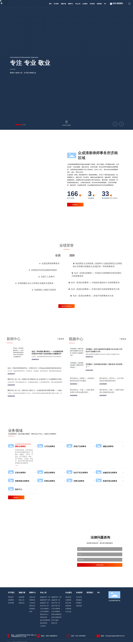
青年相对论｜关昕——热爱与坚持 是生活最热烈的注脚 (111, 390)
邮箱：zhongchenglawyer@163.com (112, 629)
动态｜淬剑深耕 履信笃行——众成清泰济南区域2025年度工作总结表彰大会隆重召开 (47, 352)
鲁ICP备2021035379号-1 (99, 636)
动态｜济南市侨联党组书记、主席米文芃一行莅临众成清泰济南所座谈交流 (34, 368)
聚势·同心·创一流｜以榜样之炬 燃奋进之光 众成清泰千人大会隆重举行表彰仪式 (35, 380)
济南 (121, 636)
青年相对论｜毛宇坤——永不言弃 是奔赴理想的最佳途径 (111, 379)
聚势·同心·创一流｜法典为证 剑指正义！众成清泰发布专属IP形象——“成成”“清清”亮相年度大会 (35, 391)
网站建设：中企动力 (114, 636)
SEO (125, 636)
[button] (15, 124)
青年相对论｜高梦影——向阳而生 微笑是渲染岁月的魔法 (82, 379)
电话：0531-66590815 (49, 629)
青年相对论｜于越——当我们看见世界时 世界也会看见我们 (82, 390)
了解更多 (60, 338)
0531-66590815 (118, 4)
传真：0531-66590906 (78, 629)
